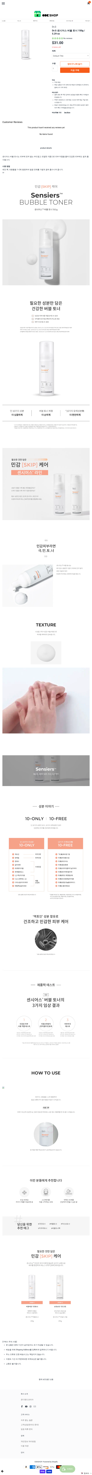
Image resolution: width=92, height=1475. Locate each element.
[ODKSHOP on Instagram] (30, 1406)
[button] (57, 38)
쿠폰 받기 (87, 20)
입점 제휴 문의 (27, 1429)
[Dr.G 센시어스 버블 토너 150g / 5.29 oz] (25, 43)
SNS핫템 (52, 20)
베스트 (19, 20)
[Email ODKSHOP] (35, 1406)
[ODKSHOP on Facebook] (22, 1406)
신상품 (3, 20)
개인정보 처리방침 (28, 1441)
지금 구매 (75, 70)
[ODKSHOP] (46, 14)
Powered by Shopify (50, 1462)
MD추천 (35, 20)
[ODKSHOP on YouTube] (26, 1406)
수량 (54, 63)
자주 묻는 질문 (27, 1420)
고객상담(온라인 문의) (30, 1425)
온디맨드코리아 (27, 1400)
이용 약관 (25, 1446)
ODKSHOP (38, 1462)
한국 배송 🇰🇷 (69, 20)
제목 (54, 51)
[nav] (3, 2)
